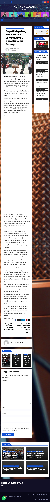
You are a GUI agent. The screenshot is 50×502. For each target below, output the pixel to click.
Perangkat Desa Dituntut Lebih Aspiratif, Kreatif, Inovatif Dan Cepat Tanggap (9, 327)
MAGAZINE (26, 354)
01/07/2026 (30, 457)
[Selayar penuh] (46, 46)
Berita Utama (6, 451)
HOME (47, 494)
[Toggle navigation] (24, 20)
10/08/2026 (6, 457)
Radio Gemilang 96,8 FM (25, 7)
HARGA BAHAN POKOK (40, 494)
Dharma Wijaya (15, 48)
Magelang (16, 354)
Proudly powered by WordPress (7, 496)
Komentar (4, 380)
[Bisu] (45, 46)
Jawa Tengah (12, 451)
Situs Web (4, 420)
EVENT (33, 494)
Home (29, 494)
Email (4, 413)
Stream (47, 499)
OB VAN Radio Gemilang (40, 499)
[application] (42, 44)
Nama (4, 407)
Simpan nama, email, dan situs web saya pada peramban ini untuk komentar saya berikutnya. (16, 429)
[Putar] (37, 46)
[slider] (46, 62)
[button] (45, 20)
